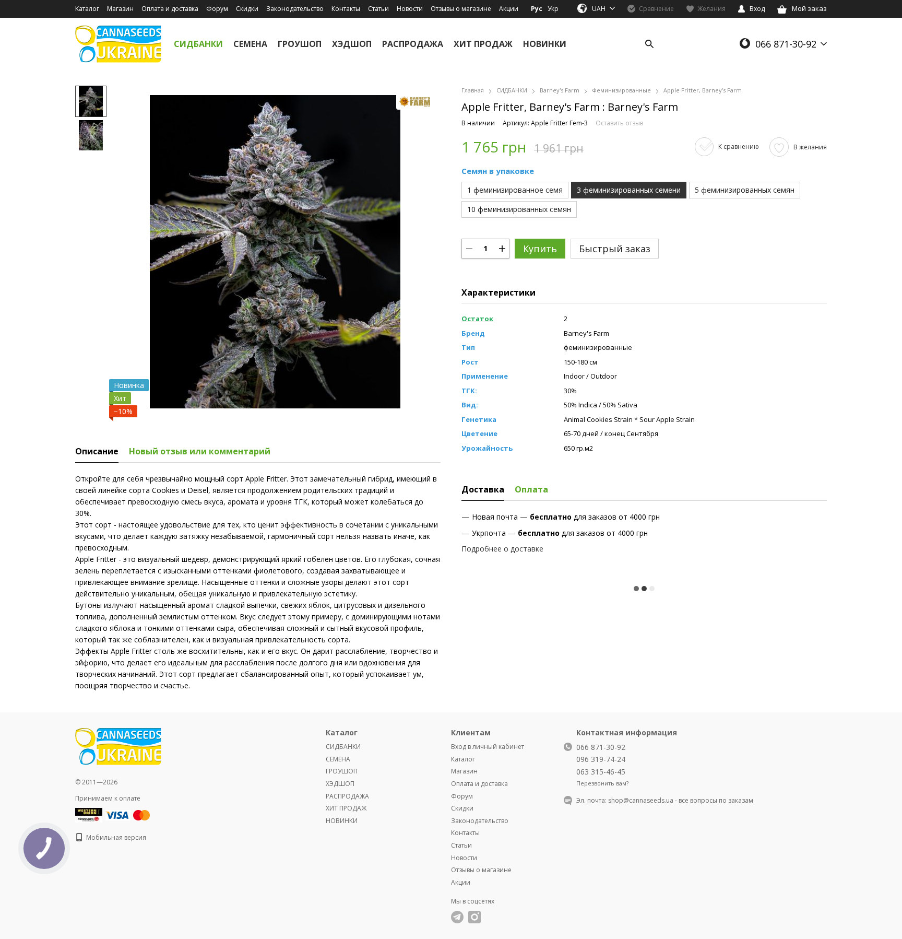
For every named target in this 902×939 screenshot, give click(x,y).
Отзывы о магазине (461, 8)
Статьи (378, 8)
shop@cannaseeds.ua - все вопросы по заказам (680, 800)
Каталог (87, 8)
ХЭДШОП (352, 44)
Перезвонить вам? (602, 783)
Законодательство (295, 8)
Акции (508, 8)
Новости (410, 8)
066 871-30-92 (785, 44)
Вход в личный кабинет (487, 746)
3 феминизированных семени (629, 190)
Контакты (345, 8)
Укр (553, 8)
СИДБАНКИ (198, 44)
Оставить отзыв (619, 123)
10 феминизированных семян (519, 209)
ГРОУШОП (300, 44)
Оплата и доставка (169, 8)
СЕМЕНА (250, 44)
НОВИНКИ (544, 44)
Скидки (247, 8)
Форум (217, 8)
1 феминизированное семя (515, 190)
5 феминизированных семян (744, 190)
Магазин (120, 8)
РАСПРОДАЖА (412, 44)
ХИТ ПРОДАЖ (483, 44)
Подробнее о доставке (502, 549)
